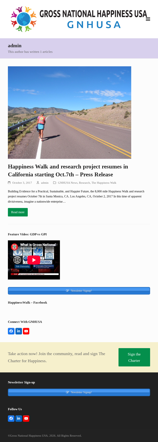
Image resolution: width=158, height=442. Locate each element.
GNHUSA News (67, 182)
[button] (148, 19)
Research (84, 182)
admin (45, 182)
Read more (17, 212)
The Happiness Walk (104, 182)
